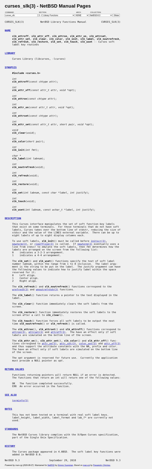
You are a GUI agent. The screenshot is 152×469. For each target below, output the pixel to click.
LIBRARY (10, 53)
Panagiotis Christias (101, 465)
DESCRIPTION (13, 218)
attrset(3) (35, 332)
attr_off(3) (112, 343)
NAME (8, 30)
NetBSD (51, 465)
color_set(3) (88, 343)
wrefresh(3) (20, 289)
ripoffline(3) (44, 244)
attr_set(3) (68, 343)
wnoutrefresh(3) (47, 289)
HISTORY (10, 446)
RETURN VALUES (14, 369)
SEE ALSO (11, 394)
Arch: (80, 12)
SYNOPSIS (11, 67)
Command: (10, 12)
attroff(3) (58, 332)
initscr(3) (98, 241)
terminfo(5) (20, 400)
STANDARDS (11, 429)
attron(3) (19, 332)
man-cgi (86, 465)
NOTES (8, 409)
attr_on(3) (49, 343)
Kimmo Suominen (65, 465)
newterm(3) (19, 244)
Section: (43, 12)
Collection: (95, 12)
